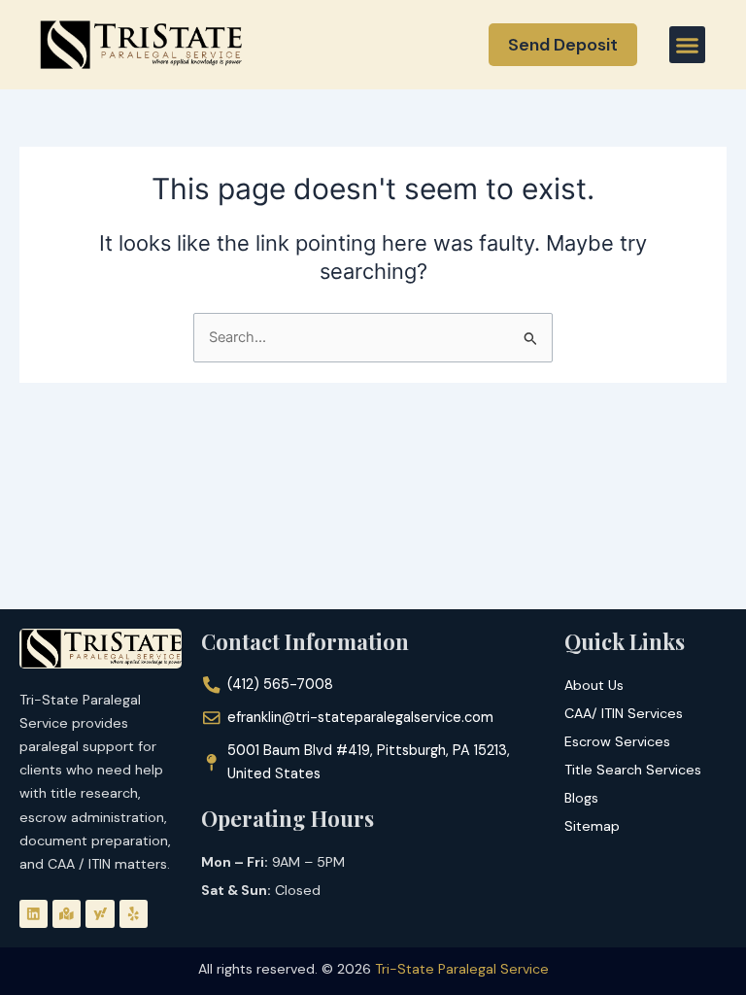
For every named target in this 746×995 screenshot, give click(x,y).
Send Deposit (563, 44)
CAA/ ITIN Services (623, 713)
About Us (594, 685)
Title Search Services (632, 769)
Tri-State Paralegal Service (462, 969)
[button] (687, 44)
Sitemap (592, 826)
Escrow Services (617, 741)
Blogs (581, 797)
